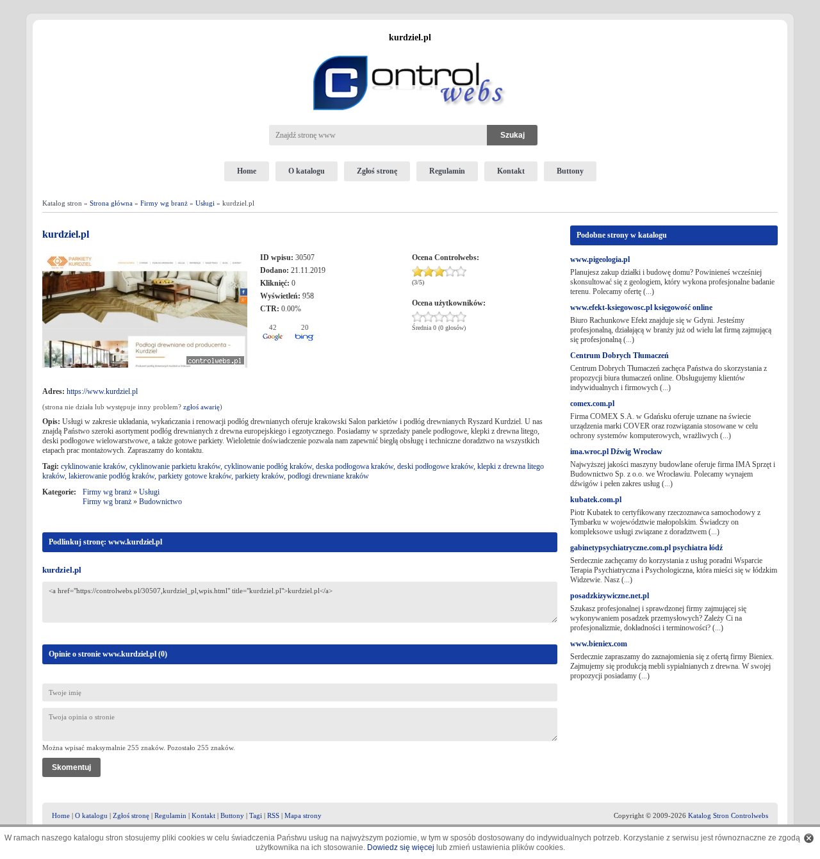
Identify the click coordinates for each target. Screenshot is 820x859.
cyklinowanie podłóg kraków (268, 466)
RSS (273, 815)
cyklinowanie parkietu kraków (174, 466)
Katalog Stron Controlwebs (728, 815)
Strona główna (111, 203)
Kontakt (511, 171)
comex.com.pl (592, 403)
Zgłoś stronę (377, 171)
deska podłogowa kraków (354, 466)
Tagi (255, 815)
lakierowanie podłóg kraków (111, 475)
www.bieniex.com (598, 643)
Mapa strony (303, 815)
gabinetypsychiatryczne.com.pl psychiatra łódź (646, 547)
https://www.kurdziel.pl (102, 391)
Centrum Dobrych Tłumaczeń (619, 355)
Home (246, 171)
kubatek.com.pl (595, 499)
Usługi (205, 203)
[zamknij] (809, 838)
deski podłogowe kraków (435, 466)
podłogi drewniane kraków (328, 475)
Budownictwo (160, 501)
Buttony (570, 171)
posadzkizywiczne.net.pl (609, 595)
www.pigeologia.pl (600, 259)
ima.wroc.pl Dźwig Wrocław (616, 451)
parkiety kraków (259, 475)
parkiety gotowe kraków (194, 475)
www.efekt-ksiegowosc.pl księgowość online (641, 307)
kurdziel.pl (61, 570)
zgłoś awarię (201, 407)
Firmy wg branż (164, 203)
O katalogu (306, 171)
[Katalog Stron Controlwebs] (410, 50)
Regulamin (447, 171)
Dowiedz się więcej (400, 847)
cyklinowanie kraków (93, 466)
